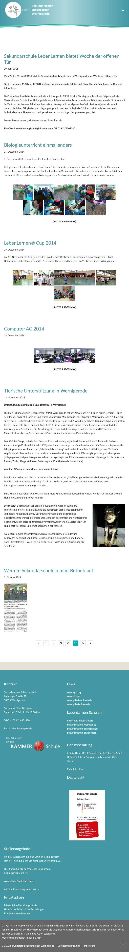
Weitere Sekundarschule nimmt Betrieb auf (48, 570)
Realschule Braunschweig (80, 721)
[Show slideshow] (64, 222)
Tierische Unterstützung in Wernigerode (46, 391)
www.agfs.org (74, 692)
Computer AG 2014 (24, 329)
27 (83, 643)
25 (68, 643)
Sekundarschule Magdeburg (81, 725)
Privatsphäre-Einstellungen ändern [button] (21, 905)
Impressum (89, 946)
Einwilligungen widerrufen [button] (17, 914)
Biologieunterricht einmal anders (38, 145)
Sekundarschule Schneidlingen (82, 729)
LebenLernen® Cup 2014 (30, 243)
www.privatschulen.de (78, 704)
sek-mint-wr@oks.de (21, 729)
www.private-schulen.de (79, 700)
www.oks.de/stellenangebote (19, 881)
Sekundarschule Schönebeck (81, 733)
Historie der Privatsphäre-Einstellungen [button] (24, 909)
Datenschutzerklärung (68, 946)
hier (81, 769)
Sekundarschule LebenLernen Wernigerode (32, 946)
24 (60, 643)
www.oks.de (73, 696)
